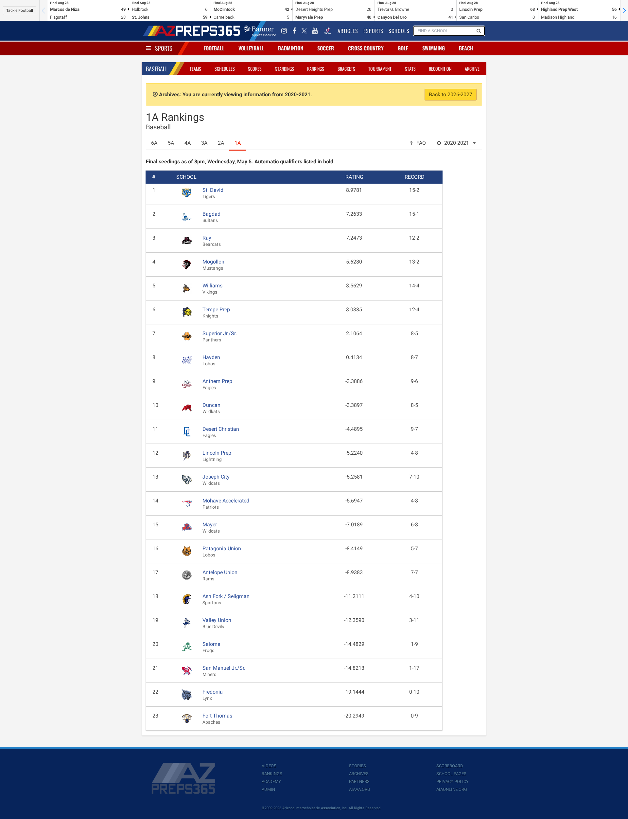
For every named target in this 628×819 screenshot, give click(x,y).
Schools (399, 31)
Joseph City (216, 477)
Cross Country (366, 48)
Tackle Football (19, 10)
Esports (373, 31)
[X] (304, 31)
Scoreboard (449, 765)
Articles (348, 31)
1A (238, 143)
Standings (284, 68)
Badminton (290, 48)
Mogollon (213, 262)
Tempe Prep (216, 309)
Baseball (156, 68)
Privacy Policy (452, 781)
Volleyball (251, 48)
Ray (206, 238)
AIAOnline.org (451, 789)
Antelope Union (219, 572)
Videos (269, 765)
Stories (357, 765)
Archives (359, 773)
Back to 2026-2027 (450, 94)
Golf (403, 48)
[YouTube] (315, 30)
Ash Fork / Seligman (226, 596)
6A (154, 143)
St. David (212, 190)
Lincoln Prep (216, 453)
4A (187, 143)
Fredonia (212, 692)
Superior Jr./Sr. (219, 333)
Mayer (209, 524)
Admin (268, 789)
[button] (624, 10)
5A (171, 143)
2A (221, 143)
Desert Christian (220, 429)
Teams (195, 68)
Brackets (346, 68)
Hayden (211, 357)
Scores (255, 68)
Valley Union (216, 620)
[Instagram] (284, 30)
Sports (163, 48)
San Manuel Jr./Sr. (223, 668)
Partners (359, 781)
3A (204, 143)
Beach (466, 48)
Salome (211, 644)
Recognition (440, 68)
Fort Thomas (217, 716)
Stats (410, 68)
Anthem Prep (217, 381)
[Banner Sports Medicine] (260, 30)
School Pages (451, 773)
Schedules (225, 68)
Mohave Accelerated (225, 501)
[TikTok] (328, 31)
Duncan (211, 405)
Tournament (380, 68)
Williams (212, 285)
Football (213, 48)
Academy (271, 781)
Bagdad (211, 214)
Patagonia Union (221, 548)
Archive (472, 68)
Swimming (433, 48)
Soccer (325, 48)
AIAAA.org (359, 789)
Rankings (315, 68)
